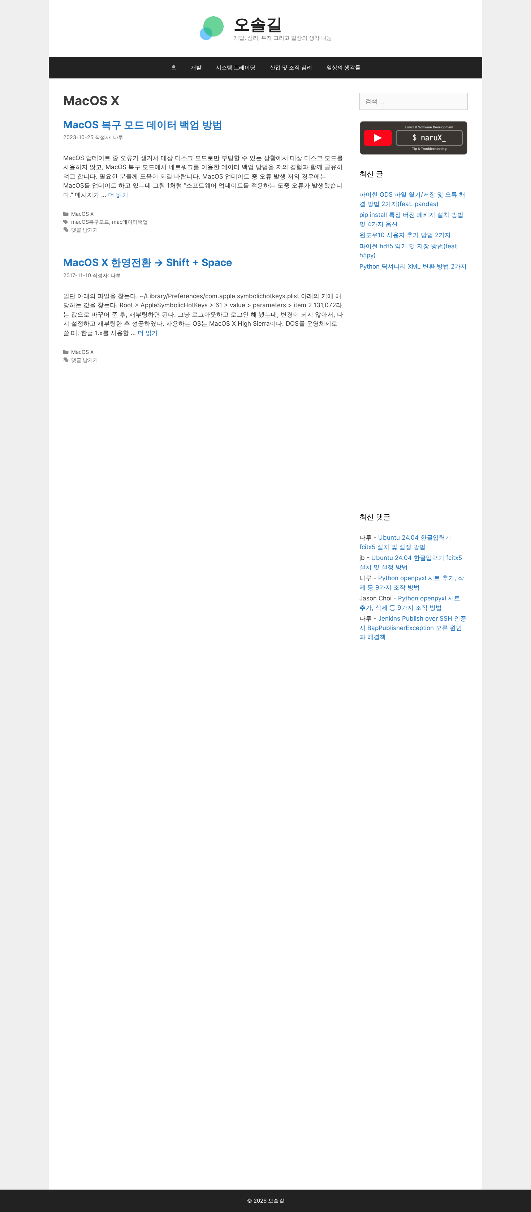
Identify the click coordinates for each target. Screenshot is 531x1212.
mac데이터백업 (130, 222)
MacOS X (82, 214)
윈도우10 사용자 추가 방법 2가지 (405, 235)
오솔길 (258, 24)
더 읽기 (118, 194)
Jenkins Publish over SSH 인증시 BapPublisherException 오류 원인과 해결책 (412, 628)
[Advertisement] (413, 392)
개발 (196, 67)
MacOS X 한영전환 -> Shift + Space (147, 262)
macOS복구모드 (90, 222)
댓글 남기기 (84, 230)
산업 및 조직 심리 (291, 67)
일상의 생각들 (344, 67)
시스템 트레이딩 (235, 67)
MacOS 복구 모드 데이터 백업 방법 (143, 125)
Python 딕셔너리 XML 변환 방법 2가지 (413, 266)
